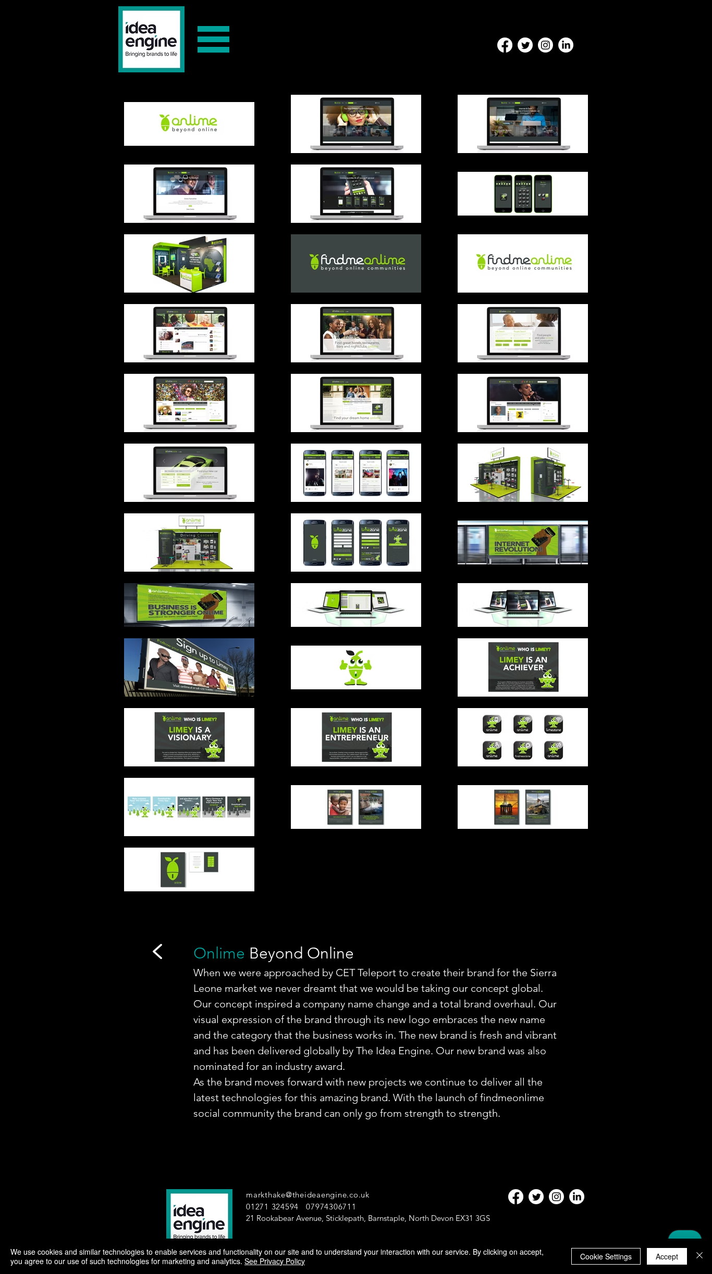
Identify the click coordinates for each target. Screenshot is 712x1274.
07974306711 (331, 1207)
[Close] (699, 1256)
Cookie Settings (606, 1256)
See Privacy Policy (274, 1261)
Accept (667, 1256)
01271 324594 (272, 1207)
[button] (213, 39)
